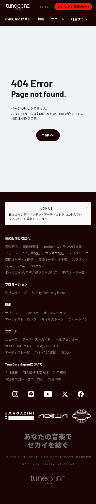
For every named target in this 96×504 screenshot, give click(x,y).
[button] (43, 6)
